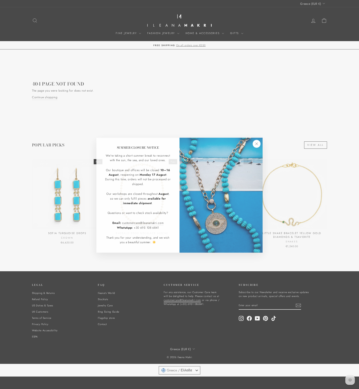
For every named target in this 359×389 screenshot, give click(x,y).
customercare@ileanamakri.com (143, 222)
